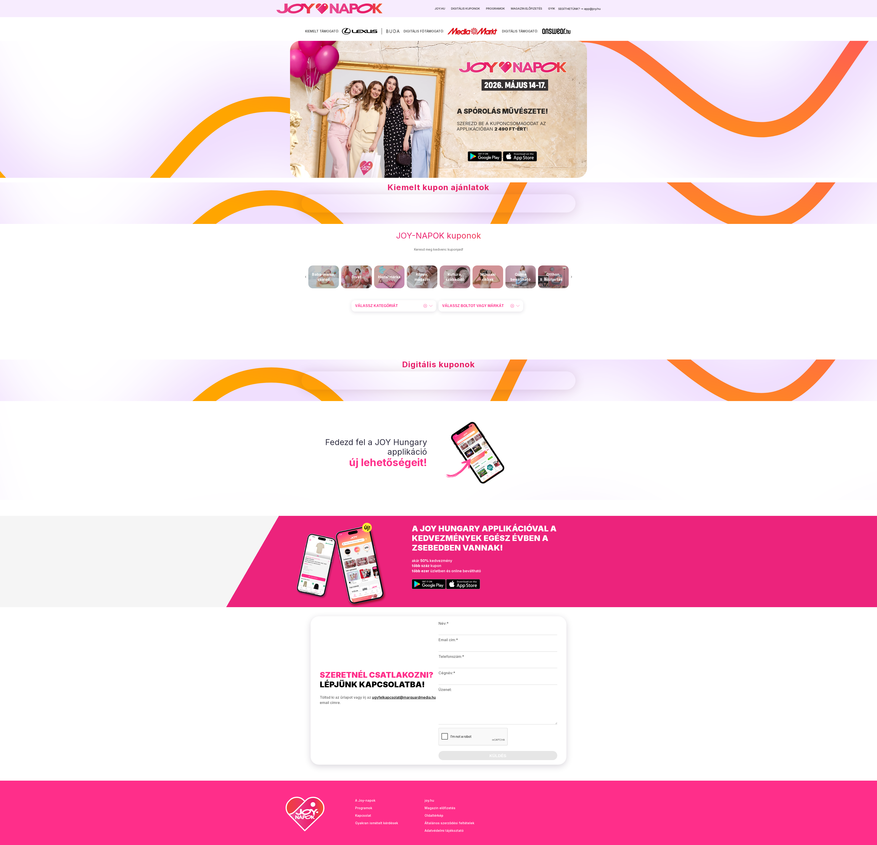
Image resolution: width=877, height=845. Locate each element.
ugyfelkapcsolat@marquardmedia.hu (404, 697)
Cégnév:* (446, 673)
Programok (495, 8)
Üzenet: (445, 689)
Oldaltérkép (434, 815)
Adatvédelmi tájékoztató (444, 830)
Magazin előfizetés (526, 8)
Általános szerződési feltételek (449, 823)
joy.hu (429, 800)
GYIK (551, 8)
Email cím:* (448, 640)
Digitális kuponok (465, 8)
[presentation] (305, 276)
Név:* (443, 623)
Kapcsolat (363, 815)
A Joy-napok (365, 800)
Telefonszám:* (451, 656)
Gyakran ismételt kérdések (376, 823)
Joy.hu (440, 8)
